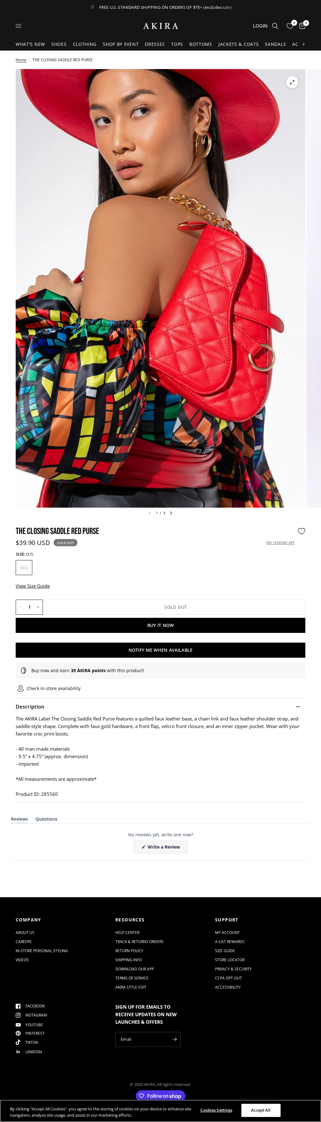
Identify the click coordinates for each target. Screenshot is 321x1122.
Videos (22, 960)
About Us (25, 932)
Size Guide (225, 950)
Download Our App (134, 969)
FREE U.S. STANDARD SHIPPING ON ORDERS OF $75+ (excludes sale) (165, 7)
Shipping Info (128, 960)
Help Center (127, 932)
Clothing (85, 44)
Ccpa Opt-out (228, 978)
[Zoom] (292, 82)
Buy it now (160, 625)
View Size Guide (33, 586)
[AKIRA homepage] (160, 26)
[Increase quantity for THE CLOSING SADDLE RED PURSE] (38, 607)
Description (30, 706)
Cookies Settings (216, 1110)
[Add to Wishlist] (301, 531)
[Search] (275, 26)
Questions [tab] (46, 820)
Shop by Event (121, 44)
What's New (30, 44)
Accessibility (228, 987)
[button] (280, 542)
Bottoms (200, 44)
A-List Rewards (230, 941)
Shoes (59, 44)
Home (21, 59)
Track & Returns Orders (139, 941)
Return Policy (129, 950)
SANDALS (275, 44)
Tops (177, 44)
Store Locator (230, 960)
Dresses (155, 44)
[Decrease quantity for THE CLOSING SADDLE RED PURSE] (20, 607)
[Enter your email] (174, 1039)
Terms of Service (132, 978)
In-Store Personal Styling (42, 950)
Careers (24, 941)
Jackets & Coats (238, 44)
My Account (227, 932)
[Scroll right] (303, 44)
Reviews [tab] (19, 820)
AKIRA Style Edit (130, 987)
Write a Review (164, 848)
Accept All (261, 1110)
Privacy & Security (233, 969)
